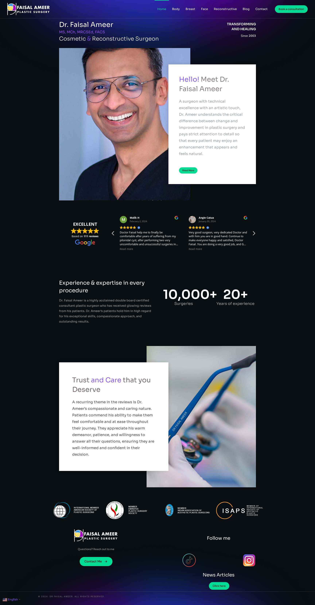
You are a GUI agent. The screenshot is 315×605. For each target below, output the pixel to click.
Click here (219, 586)
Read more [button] (123, 249)
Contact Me (93, 561)
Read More (188, 170)
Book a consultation (291, 9)
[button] (254, 234)
